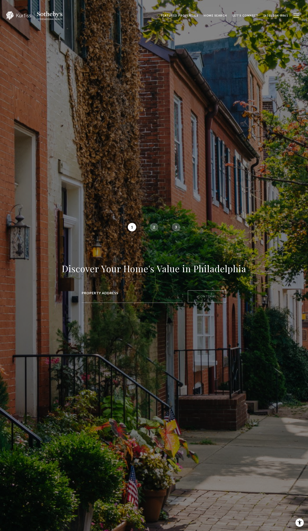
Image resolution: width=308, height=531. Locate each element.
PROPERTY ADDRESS (100, 293)
